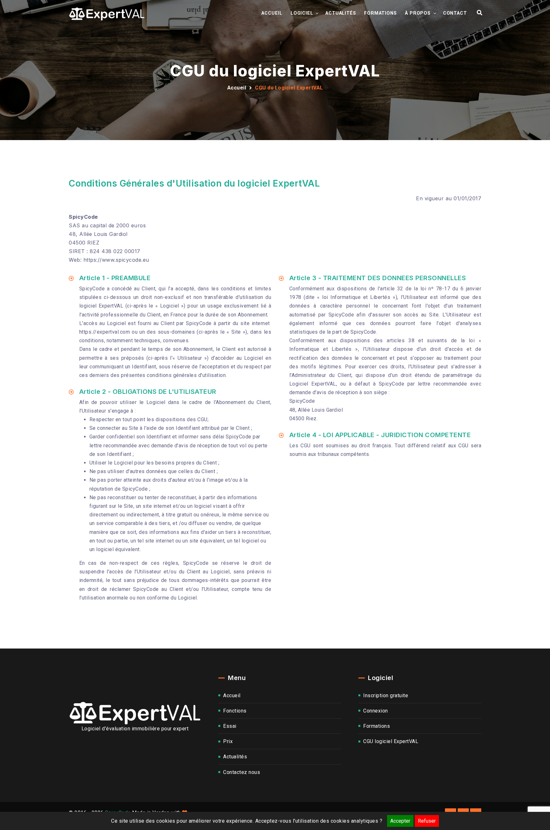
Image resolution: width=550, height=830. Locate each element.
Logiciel (302, 13)
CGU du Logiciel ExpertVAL (289, 88)
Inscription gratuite (385, 695)
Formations (380, 13)
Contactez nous (241, 772)
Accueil (271, 13)
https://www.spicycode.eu (116, 260)
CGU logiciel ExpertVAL (390, 741)
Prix (228, 741)
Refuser (427, 821)
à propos (417, 13)
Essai (229, 726)
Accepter (400, 821)
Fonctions (235, 711)
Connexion (375, 711)
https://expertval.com (104, 332)
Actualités (340, 13)
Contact (455, 13)
